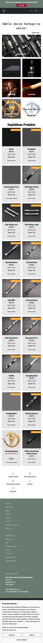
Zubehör (8, 514)
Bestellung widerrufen (11, 561)
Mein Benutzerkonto (30, 476)
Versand (12, 154)
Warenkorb (13, 491)
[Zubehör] (31, 65)
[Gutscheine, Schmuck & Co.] (11, 105)
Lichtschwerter (9, 507)
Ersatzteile (8, 521)
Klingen (7, 511)
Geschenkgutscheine (11, 557)
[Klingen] (11, 65)
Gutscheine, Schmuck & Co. (12, 525)
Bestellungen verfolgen (13, 484)
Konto (7, 543)
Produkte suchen (13, 476)
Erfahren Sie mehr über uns (9, 630)
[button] (21, 5)
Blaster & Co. (9, 528)
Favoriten (30, 484)
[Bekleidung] (11, 85)
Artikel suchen (9, 539)
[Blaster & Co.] (31, 105)
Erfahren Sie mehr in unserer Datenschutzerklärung (15, 627)
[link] (21, 639)
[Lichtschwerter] (21, 43)
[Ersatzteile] (31, 85)
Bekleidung (8, 518)
